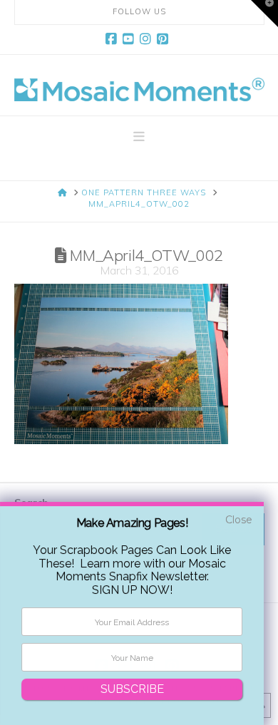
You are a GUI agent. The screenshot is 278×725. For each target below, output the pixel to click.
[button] (139, 136)
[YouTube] (130, 39)
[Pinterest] (164, 39)
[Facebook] (113, 39)
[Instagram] (147, 39)
